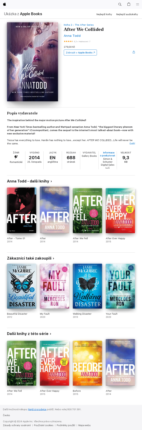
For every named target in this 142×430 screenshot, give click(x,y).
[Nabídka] (137, 4)
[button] (119, 4)
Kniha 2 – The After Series (79, 24)
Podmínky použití (66, 425)
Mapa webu (84, 425)
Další (132, 143)
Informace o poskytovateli (109, 154)
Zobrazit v (79, 52)
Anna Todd (72, 36)
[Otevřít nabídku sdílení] (133, 52)
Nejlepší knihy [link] (104, 14)
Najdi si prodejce (37, 409)
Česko (6, 415)
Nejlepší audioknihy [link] (127, 14)
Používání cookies (43, 425)
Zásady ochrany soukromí (17, 425)
